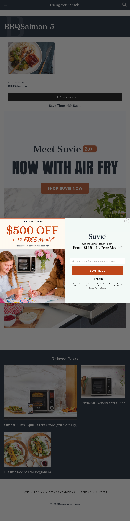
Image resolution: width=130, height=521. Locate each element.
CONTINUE (97, 270)
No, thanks (97, 278)
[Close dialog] (126, 221)
